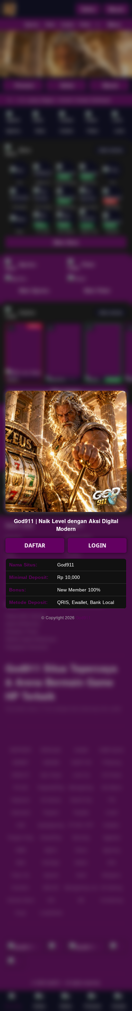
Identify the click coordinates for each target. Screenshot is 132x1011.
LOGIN (97, 545)
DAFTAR (34, 545)
